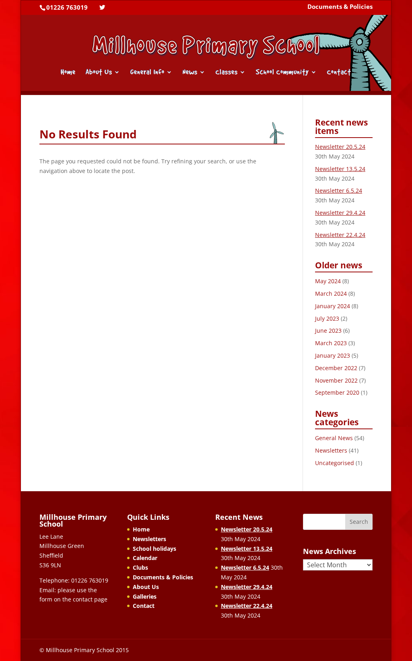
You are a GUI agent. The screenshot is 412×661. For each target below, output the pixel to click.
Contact (339, 72)
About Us (99, 72)
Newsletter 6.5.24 (338, 190)
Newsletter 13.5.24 (340, 169)
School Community (282, 72)
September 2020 (337, 392)
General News (334, 438)
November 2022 (336, 380)
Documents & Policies (340, 7)
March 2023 (331, 343)
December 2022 (336, 368)
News (190, 72)
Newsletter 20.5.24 (340, 146)
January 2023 (332, 355)
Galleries (145, 596)
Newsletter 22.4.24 (340, 235)
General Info (147, 72)
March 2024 (331, 293)
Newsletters (331, 450)
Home (68, 72)
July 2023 (327, 318)
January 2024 (332, 306)
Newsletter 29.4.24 (340, 212)
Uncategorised (334, 463)
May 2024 (328, 281)
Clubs (140, 567)
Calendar (145, 558)
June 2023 (328, 330)
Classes (227, 72)
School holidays (154, 548)
